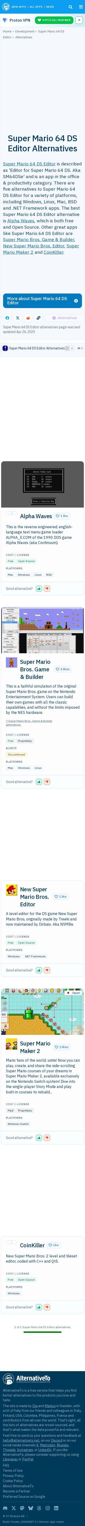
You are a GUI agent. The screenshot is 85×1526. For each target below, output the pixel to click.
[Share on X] (17, 318)
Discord (56, 1440)
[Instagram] (47, 1508)
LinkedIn (44, 1450)
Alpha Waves (20, 220)
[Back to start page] (6, 7)
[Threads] (39, 1508)
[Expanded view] (67, 348)
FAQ (6, 1465)
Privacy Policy (13, 1475)
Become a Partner (16, 1491)
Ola (35, 1406)
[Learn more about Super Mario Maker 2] (11, 1044)
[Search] (70, 7)
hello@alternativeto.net (21, 1440)
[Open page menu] (81, 7)
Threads (9, 1450)
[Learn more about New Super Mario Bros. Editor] (11, 890)
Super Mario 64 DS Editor (29, 164)
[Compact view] (72, 348)
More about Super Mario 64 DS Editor (37, 300)
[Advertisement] (42, 83)
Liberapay (10, 1459)
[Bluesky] (30, 1508)
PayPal (27, 1459)
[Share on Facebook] (7, 318)
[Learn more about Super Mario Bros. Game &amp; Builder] (11, 662)
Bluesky (62, 1445)
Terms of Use (13, 1470)
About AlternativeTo (18, 1486)
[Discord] (5, 1508)
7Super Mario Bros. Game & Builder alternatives (29, 723)
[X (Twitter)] (13, 1508)
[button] (62, 516)
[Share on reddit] (28, 318)
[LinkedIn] (56, 1508)
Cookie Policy (13, 1481)
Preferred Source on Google (24, 1496)
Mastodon (47, 1445)
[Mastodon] (22, 1508)
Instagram (25, 1450)
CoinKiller (53, 252)
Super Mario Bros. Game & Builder (38, 239)
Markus (50, 1406)
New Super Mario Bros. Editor (33, 246)
